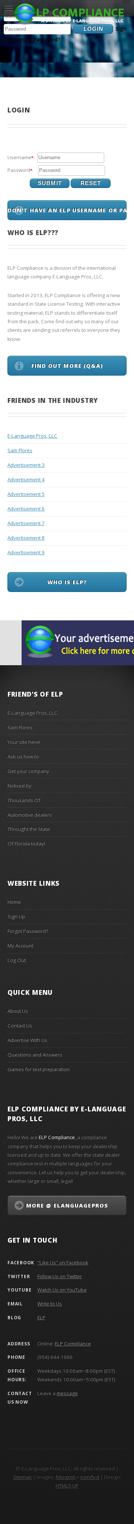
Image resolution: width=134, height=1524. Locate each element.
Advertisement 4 (26, 479)
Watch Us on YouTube (62, 1289)
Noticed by (19, 785)
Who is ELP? (67, 582)
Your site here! (23, 741)
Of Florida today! (26, 843)
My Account (20, 945)
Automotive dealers (29, 814)
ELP (41, 1317)
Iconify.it (89, 1477)
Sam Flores (19, 450)
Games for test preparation (38, 1069)
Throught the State (28, 829)
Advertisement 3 (26, 465)
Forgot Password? (37, 39)
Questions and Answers (34, 1054)
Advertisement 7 (26, 523)
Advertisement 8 (26, 537)
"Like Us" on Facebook (62, 1262)
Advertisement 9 (26, 552)
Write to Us (49, 1303)
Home (14, 901)
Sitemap (22, 1477)
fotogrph (65, 1477)
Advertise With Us (27, 1040)
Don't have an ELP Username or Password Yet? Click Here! (67, 210)
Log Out (16, 960)
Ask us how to (23, 756)
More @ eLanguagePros (67, 1205)
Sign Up (16, 916)
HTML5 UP (67, 1485)
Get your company (28, 771)
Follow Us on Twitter (59, 1276)
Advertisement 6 (26, 508)
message (67, 1393)
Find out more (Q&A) (67, 365)
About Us (17, 1011)
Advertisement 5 (26, 494)
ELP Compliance (73, 1343)
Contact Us (19, 1025)
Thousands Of (23, 800)
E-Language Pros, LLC (32, 435)
